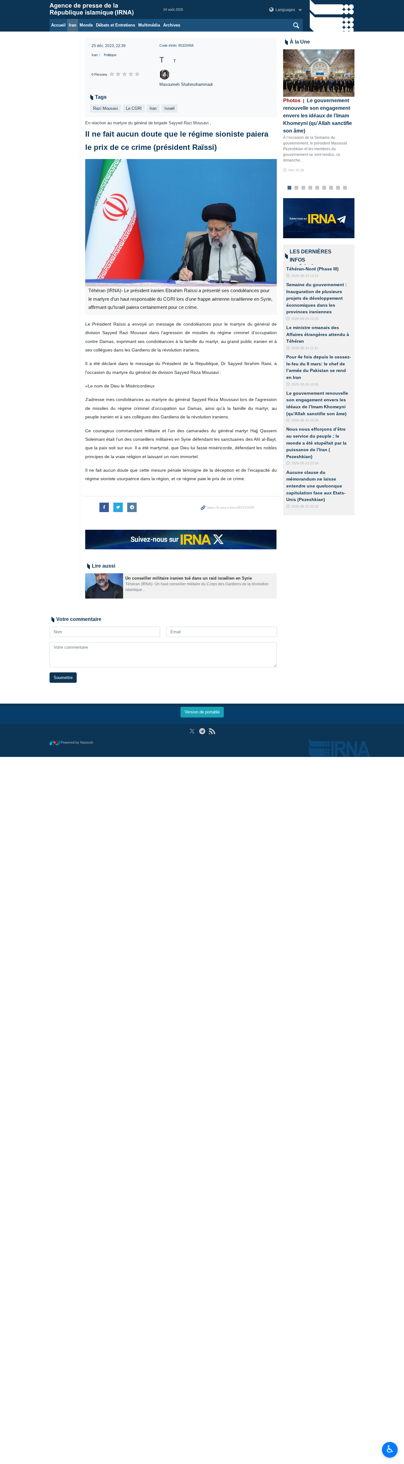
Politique (110, 55)
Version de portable (202, 712)
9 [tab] (345, 188)
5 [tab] (317, 188)
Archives (171, 25)
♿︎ (390, 1449)
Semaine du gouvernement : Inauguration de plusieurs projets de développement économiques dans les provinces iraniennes (316, 298)
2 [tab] (296, 188)
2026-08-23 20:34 (304, 463)
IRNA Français (100, 9)
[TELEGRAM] (202, 731)
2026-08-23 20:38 (304, 420)
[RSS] (212, 731)
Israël (169, 108)
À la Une (300, 41)
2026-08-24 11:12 (304, 348)
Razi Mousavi (105, 108)
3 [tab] (303, 188)
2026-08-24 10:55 (304, 384)
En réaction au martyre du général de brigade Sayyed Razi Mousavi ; (148, 123)
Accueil (58, 25)
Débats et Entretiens (115, 25)
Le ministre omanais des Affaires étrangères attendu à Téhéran (317, 334)
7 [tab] (331, 188)
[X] (192, 731)
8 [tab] (338, 188)
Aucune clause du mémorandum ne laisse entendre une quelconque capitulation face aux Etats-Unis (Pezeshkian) (316, 486)
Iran (72, 25)
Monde (86, 25)
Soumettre (63, 677)
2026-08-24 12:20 (304, 319)
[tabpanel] (319, 111)
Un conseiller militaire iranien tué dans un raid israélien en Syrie (188, 578)
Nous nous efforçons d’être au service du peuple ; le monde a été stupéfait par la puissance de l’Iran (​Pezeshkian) (316, 443)
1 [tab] (289, 188)
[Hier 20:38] (319, 73)
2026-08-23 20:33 (304, 506)
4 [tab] (310, 188)
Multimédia (149, 25)
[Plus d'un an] (104, 586)
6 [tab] (324, 188)
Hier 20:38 (296, 170)
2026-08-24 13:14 (304, 276)
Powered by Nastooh (77, 742)
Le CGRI (134, 108)
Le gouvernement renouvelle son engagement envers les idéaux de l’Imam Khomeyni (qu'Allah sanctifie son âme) (317, 115)
